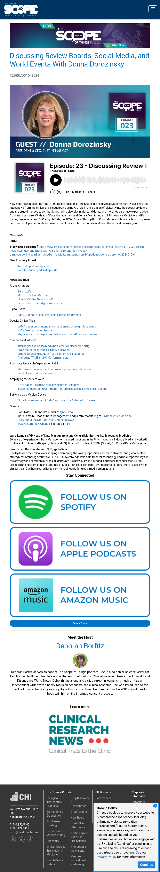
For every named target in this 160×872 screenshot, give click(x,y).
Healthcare (77, 817)
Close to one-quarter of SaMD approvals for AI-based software (56, 400)
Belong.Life (24, 291)
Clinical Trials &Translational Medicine (56, 850)
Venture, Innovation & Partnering (78, 860)
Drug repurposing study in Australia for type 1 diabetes (51, 353)
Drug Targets (79, 811)
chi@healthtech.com (25, 832)
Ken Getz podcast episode (34, 266)
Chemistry (53, 840)
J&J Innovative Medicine (117, 416)
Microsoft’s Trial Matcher (33, 295)
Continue (146, 865)
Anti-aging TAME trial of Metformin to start (44, 357)
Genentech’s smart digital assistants (40, 303)
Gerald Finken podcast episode (36, 373)
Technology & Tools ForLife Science (79, 837)
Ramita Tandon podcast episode (37, 270)
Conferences (103, 798)
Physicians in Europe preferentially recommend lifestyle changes (57, 334)
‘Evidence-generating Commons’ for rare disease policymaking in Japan (62, 388)
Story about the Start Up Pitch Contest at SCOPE (47, 419)
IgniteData (66, 412)
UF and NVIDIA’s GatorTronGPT (36, 299)
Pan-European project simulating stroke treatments (49, 314)
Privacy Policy (106, 857)
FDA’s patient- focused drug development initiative (48, 384)
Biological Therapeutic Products (54, 802)
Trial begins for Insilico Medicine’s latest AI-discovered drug (53, 346)
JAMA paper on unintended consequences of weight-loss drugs (57, 326)
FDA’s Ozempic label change (35, 330)
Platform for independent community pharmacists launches (55, 369)
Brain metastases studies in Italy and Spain (44, 349)
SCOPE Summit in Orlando (34, 423)
